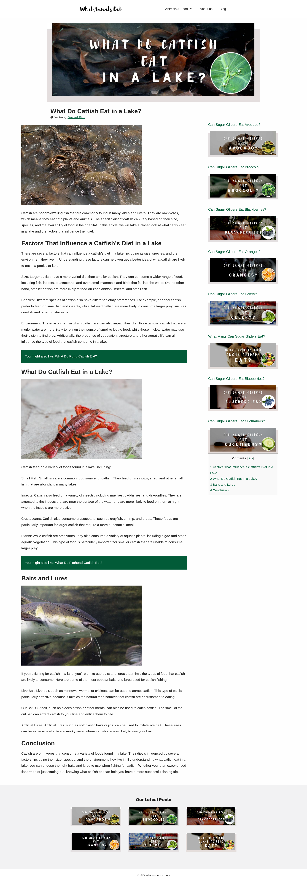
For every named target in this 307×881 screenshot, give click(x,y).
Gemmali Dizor (76, 117)
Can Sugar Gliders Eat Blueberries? (236, 379)
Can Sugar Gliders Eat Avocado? (234, 125)
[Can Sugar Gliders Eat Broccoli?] (243, 196)
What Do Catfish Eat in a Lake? (233, 478)
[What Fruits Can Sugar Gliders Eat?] (243, 365)
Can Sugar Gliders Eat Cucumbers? (236, 421)
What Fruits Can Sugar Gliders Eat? (236, 336)
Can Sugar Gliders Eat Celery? (232, 294)
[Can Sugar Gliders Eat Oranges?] (243, 281)
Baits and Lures (222, 484)
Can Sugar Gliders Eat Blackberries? (237, 209)
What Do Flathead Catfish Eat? (78, 563)
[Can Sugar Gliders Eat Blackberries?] (243, 239)
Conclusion (219, 490)
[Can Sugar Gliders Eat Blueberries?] (243, 408)
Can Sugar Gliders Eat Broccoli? (233, 167)
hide (250, 458)
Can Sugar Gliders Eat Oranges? (234, 252)
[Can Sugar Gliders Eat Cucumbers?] (243, 450)
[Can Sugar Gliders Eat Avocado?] (243, 154)
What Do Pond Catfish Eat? (76, 356)
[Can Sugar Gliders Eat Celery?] (243, 323)
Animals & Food (176, 9)
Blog (223, 9)
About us (206, 9)
